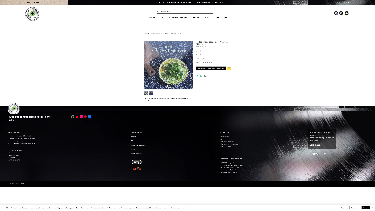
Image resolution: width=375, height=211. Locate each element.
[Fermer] (372, 207)
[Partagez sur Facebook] (197, 76)
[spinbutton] (201, 58)
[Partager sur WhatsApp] (201, 76)
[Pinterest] (85, 116)
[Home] (341, 13)
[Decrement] (198, 58)
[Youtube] (77, 116)
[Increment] (204, 58)
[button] (337, 14)
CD (132, 141)
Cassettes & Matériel (135, 145)
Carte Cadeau (135, 154)
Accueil (146, 34)
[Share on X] (205, 76)
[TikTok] (72, 116)
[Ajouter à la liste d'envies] (229, 68)
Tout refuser (355, 208)
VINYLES (133, 136)
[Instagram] (81, 116)
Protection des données (179, 208)
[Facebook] (89, 116)
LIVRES (133, 149)
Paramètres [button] (344, 208)
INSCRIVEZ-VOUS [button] (218, 2)
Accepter (366, 208)
